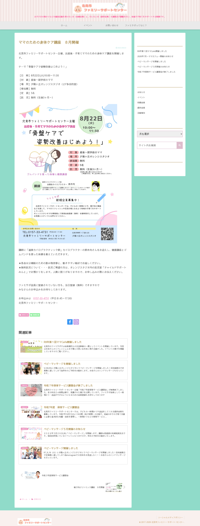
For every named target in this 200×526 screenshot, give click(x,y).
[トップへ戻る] (196, 522)
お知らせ (25, 315)
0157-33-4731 (41, 298)
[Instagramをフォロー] (76, 322)
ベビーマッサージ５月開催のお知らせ (153, 66)
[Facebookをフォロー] (70, 322)
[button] (180, 145)
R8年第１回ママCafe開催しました (152, 51)
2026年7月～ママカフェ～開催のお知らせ (155, 56)
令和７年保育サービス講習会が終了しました (156, 71)
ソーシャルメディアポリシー (170, 517)
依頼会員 (36, 315)
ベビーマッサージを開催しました (151, 61)
